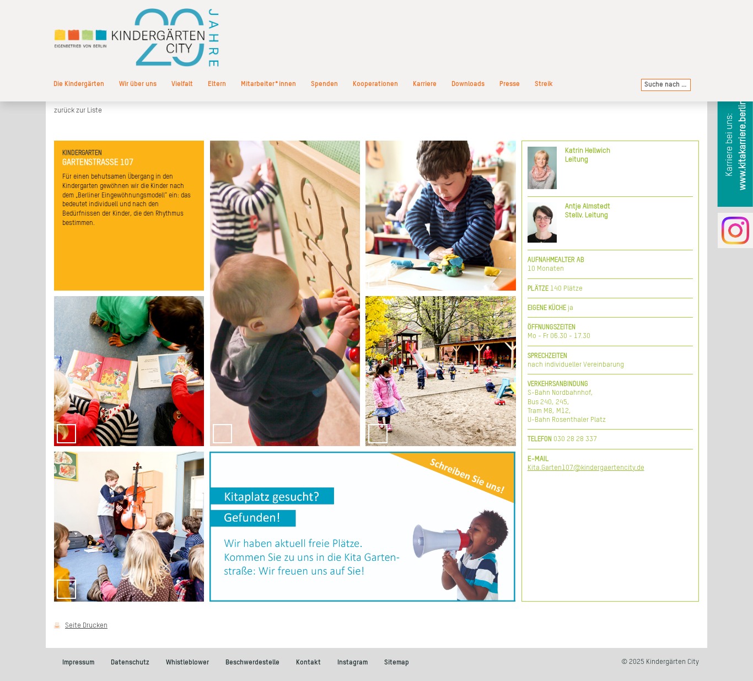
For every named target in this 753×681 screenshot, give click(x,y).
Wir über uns (138, 84)
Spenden (324, 84)
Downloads (468, 84)
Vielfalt (182, 84)
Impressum (78, 662)
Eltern (217, 84)
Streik (544, 84)
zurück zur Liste (78, 110)
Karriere (425, 84)
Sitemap (396, 662)
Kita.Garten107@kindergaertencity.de (586, 467)
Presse (509, 84)
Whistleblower (187, 662)
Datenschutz (130, 662)
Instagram (352, 662)
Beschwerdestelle (252, 662)
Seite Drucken (86, 625)
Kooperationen (375, 84)
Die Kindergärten (78, 84)
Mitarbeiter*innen (268, 84)
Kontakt (308, 662)
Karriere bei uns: (736, 145)
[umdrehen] (435, 278)
